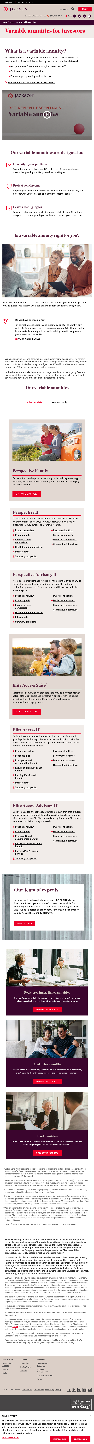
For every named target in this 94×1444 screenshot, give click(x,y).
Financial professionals (25, 2)
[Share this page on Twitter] (79, 16)
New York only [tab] (59, 402)
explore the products (47, 1010)
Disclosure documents (64, 540)
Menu (65, 9)
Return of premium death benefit (28, 769)
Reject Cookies (80, 1439)
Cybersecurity (39, 1390)
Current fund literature (65, 544)
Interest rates (22, 552)
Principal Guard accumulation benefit (26, 761)
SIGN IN (85, 9)
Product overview (24, 530)
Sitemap (58, 1390)
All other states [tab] (35, 402)
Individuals (9, 2)
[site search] (72, 7)
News (39, 1379)
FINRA (15, 1327)
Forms (5, 1369)
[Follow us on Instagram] (84, 1390)
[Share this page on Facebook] (74, 16)
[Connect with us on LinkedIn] (74, 1390)
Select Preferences (10, 1437)
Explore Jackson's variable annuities (31, 82)
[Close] (90, 1415)
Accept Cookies (59, 1439)
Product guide (22, 535)
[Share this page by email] (89, 16)
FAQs (4, 1373)
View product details (26, 494)
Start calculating (29, 339)
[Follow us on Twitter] (79, 1390)
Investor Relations (45, 1375)
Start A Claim (25, 1367)
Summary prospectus (26, 556)
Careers (23, 1371)
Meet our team (24, 923)
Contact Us (24, 1363)
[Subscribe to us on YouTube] (90, 1390)
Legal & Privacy (27, 1390)
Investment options (63, 530)
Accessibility (49, 1390)
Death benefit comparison (29, 547)
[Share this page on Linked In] (84, 16)
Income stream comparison (23, 541)
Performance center (64, 535)
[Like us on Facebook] (69, 1390)
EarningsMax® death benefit (26, 776)
